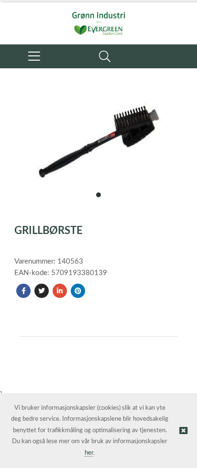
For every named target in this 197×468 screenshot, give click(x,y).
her (89, 453)
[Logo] (98, 18)
